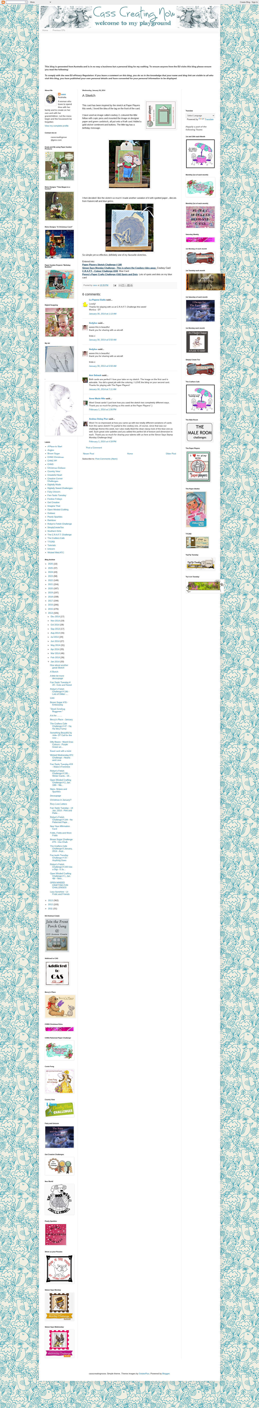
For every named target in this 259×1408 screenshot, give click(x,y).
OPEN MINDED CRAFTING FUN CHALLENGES (59, 885)
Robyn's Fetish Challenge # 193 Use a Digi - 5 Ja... (61, 867)
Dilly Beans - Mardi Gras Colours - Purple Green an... (61, 744)
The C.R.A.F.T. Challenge (59, 534)
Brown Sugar (54, 453)
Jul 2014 (55, 637)
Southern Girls (54, 531)
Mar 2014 (55, 653)
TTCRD (51, 541)
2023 (51, 576)
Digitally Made (54, 484)
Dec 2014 (55, 616)
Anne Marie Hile (97, 398)
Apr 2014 (55, 649)
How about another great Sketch (59, 666)
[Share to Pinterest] (131, 285)
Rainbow (52, 520)
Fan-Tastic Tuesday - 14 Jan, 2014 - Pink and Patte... (61, 810)
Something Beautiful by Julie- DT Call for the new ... (61, 735)
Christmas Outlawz (56, 468)
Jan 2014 (55, 661)
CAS (52, 698)
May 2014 (56, 645)
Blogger (166, 1373)
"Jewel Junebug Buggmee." (57, 710)
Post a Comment (94, 447)
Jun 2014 (55, 641)
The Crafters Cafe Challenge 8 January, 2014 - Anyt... (61, 848)
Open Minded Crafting (58, 509)
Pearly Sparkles (55, 517)
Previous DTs (59, 30)
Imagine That (54, 506)
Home (45, 30)
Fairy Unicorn (54, 492)
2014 (51, 613)
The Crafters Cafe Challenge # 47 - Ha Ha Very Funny (60, 726)
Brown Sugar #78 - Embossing (59, 703)
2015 (51, 609)
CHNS (50, 464)
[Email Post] (115, 285)
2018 (51, 596)
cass (63, 94)
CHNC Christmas (56, 457)
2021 (51, 584)
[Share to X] (125, 285)
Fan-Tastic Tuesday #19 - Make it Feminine (61, 765)
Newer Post (88, 453)
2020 (51, 588)
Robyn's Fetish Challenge (60, 524)
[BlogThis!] (122, 285)
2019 (51, 592)
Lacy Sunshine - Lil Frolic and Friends (60, 893)
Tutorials (52, 545)
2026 (51, 564)
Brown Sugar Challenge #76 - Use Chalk (61, 840)
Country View (54, 471)
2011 (50, 908)
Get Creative (54, 502)
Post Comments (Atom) (106, 459)
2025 (51, 568)
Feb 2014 (55, 657)
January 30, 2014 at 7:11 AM (102, 389)
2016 (51, 605)
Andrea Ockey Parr (98, 419)
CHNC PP (52, 460)
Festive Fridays (55, 499)
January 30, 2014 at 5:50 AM (102, 340)
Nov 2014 (55, 620)
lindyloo (93, 323)
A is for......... (56, 715)
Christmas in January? (60, 800)
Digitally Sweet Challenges (60, 488)
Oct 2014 (55, 624)
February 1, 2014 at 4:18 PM (102, 441)
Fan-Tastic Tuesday (57, 495)
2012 (51, 904)
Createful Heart (55, 475)
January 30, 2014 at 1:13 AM (102, 313)
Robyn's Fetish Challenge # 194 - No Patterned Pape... (61, 819)
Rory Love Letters (58, 804)
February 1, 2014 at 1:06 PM (102, 409)
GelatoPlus (144, 1373)
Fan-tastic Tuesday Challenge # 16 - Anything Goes (59, 857)
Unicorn (51, 549)
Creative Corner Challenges (55, 479)
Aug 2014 (55, 633)
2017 (51, 600)
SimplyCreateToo (56, 527)
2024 (51, 572)
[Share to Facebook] (128, 285)
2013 (51, 900)
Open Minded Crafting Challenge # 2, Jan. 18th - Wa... (60, 782)
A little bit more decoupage (57, 677)
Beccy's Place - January (61, 719)
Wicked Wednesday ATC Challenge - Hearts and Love (61, 757)
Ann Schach (95, 375)
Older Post (171, 453)
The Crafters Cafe (56, 538)
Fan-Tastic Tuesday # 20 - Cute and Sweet (61, 683)
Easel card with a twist (60, 751)
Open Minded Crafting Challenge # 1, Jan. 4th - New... (60, 876)
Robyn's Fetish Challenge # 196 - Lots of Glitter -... (59, 691)
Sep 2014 (55, 629)
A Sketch (54, 672)
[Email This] (120, 285)
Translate (209, 119)
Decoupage (55, 795)
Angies (51, 450)
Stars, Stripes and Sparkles (58, 790)
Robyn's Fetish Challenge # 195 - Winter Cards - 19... (60, 773)
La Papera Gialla (97, 300)
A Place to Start (55, 446)
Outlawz (51, 513)
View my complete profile (56, 126)
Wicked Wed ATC (56, 552)
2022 (51, 580)
